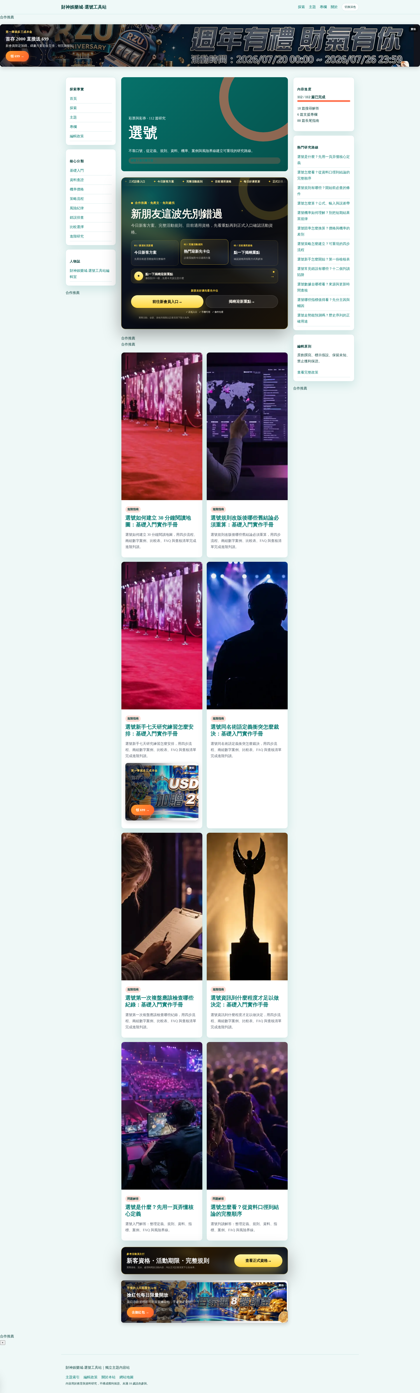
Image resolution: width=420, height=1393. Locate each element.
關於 (334, 7)
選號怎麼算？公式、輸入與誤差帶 (323, 203)
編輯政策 (77, 136)
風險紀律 (77, 208)
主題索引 (73, 1377)
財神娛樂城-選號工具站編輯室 (89, 274)
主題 (312, 7)
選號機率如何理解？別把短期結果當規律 (323, 216)
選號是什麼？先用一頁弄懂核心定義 (323, 160)
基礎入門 (77, 170)
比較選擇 (77, 227)
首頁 (73, 98)
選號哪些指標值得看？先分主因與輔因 (323, 303)
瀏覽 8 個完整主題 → (144, 160)
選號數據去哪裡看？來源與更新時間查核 (323, 287)
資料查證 (77, 180)
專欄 (323, 7)
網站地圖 (126, 1377)
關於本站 (109, 1377)
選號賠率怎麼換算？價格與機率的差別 (323, 231)
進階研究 (77, 236)
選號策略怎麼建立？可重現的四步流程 (323, 247)
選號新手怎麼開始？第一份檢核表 (323, 259)
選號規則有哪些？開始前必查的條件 (323, 191)
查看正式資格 (258, 1261)
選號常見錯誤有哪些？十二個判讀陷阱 (323, 272)
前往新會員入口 (167, 302)
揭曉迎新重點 (242, 302)
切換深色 (350, 7)
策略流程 (77, 199)
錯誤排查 (77, 217)
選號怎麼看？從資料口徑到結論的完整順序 (323, 175)
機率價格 (77, 189)
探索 (301, 7)
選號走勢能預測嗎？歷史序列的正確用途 (323, 318)
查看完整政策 (307, 372)
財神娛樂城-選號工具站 (84, 7)
